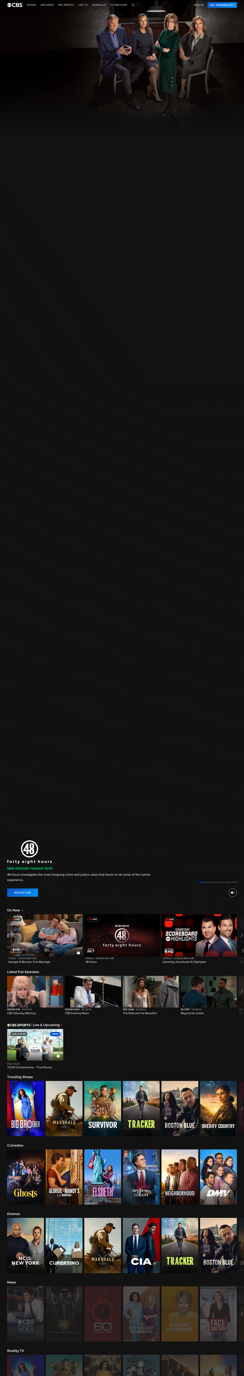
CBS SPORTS (66, 5)
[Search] (133, 5)
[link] (222, 5)
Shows (31, 5)
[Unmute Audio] (233, 893)
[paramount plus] (14, 5)
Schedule (99, 5)
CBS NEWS (47, 5)
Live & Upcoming (45, 1025)
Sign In (198, 5)
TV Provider (118, 5)
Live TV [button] (83, 5)
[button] (45, 941)
